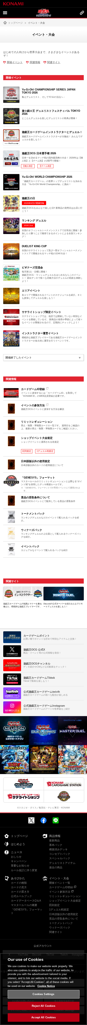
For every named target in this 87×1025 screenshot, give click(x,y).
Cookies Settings (43, 994)
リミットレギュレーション (65, 896)
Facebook (43, 820)
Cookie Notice (46, 986)
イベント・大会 (59, 878)
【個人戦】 (27, 166)
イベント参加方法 (59, 891)
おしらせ (16, 856)
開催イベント (15, 62)
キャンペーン (19, 861)
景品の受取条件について (63, 918)
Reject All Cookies (43, 1005)
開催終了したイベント (18, 357)
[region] (43, 989)
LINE (56, 820)
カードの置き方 (20, 891)
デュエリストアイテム (62, 862)
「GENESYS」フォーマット (26, 911)
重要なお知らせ (20, 865)
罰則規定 (26, 451)
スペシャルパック (59, 858)
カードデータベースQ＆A (26, 900)
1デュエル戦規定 (45, 451)
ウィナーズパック (59, 927)
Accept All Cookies (43, 1017)
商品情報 (54, 836)
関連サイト (53, 62)
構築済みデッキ (58, 849)
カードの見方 (19, 887)
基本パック (55, 844)
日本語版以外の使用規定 (63, 914)
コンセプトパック (59, 853)
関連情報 (35, 62)
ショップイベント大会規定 (65, 900)
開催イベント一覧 (59, 882)
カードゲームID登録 (61, 887)
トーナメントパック (61, 923)
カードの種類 (19, 882)
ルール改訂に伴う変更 (24, 870)
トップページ (15, 22)
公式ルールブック (21, 896)
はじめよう (18, 844)
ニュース (16, 852)
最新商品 (54, 840)
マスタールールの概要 (24, 905)
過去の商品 (55, 867)
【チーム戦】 (45, 166)
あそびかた (18, 878)
